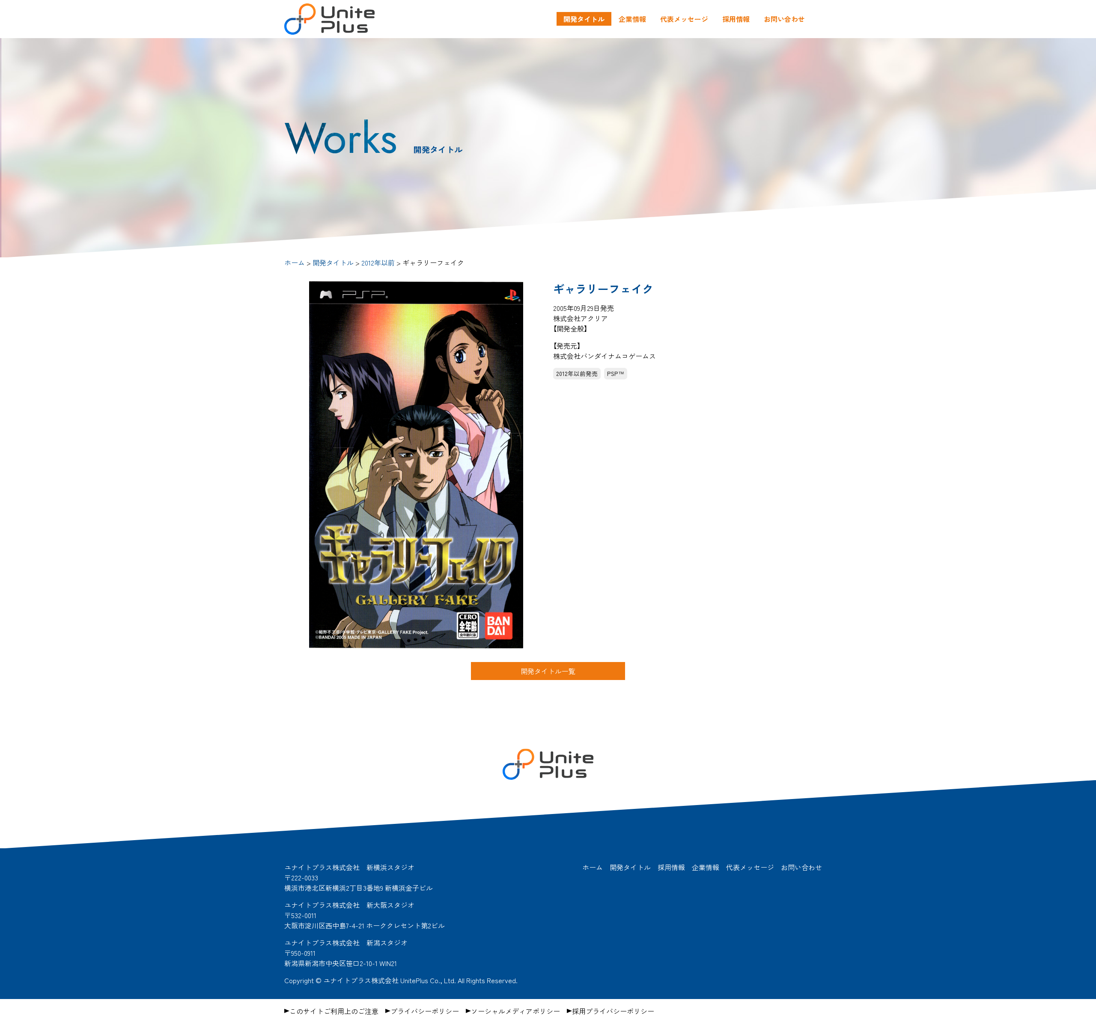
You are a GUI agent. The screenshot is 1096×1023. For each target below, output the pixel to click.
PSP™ (615, 373)
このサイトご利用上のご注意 (333, 1011)
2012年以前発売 (577, 373)
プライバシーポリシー (424, 1011)
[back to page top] (835, 813)
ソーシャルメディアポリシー (515, 1011)
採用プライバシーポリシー (613, 1011)
